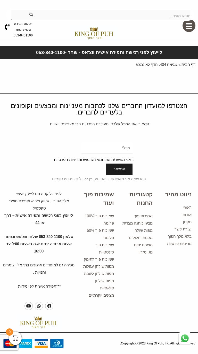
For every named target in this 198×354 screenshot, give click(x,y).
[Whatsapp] (39, 306)
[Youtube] (28, 306)
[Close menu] (184, 7)
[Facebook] (49, 306)
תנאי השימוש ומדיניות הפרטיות (79, 160)
